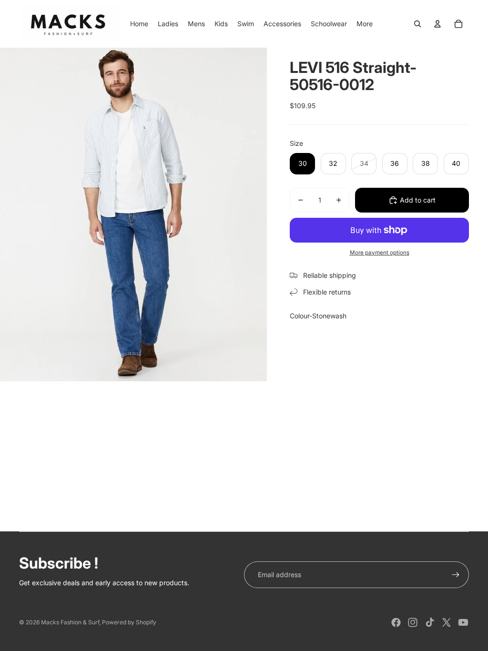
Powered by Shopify (129, 622)
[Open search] (417, 23)
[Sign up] (456, 575)
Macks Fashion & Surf (70, 622)
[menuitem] (364, 23)
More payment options (379, 252)
